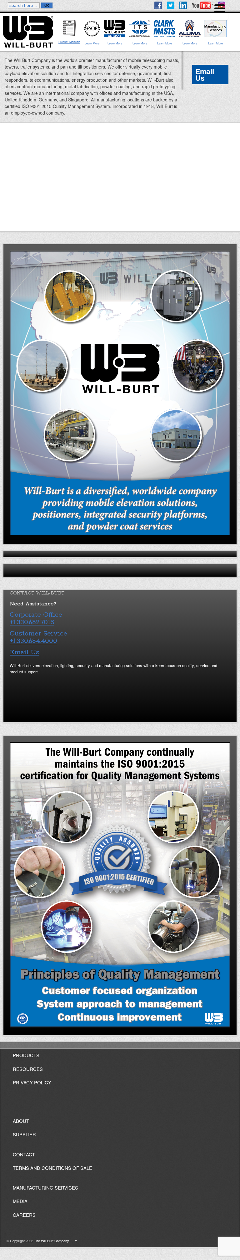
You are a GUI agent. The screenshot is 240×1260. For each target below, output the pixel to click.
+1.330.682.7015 (32, 622)
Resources (28, 1069)
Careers (24, 1214)
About (21, 1121)
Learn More (92, 43)
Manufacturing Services (45, 1187)
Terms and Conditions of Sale (52, 1168)
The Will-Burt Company (51, 1240)
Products (26, 1055)
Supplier (24, 1134)
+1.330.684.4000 (33, 641)
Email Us (204, 74)
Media (20, 1201)
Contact (24, 1154)
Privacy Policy (32, 1082)
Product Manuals (69, 42)
